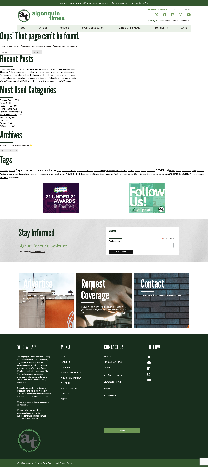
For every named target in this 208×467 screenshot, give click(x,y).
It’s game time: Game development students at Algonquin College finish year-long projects (38, 78)
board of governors (134, 171)
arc (116, 171)
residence (123, 174)
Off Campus (5, 126)
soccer (130, 174)
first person (200, 171)
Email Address (115, 241)
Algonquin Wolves (107, 171)
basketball (122, 171)
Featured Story (6, 100)
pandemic (108, 174)
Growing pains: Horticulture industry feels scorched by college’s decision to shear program (38, 75)
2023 (6, 171)
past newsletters (37, 252)
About (188, 9)
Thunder (194, 174)
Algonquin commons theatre (66, 171)
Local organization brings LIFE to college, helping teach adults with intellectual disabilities (38, 69)
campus (143, 171)
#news (2, 171)
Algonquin (23, 170)
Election (178, 171)
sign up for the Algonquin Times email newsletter (127, 3)
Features (42, 28)
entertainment (186, 171)
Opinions (64, 28)
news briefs (73, 173)
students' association (180, 174)
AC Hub (12, 171)
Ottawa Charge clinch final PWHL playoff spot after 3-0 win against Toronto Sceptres (35, 81)
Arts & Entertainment (130, 28)
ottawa (101, 174)
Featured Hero (6, 106)
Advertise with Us (70, 388)
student (144, 174)
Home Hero (5, 117)
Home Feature (6, 109)
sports (137, 173)
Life (1, 120)
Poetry (116, 174)
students (164, 174)
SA (127, 174)
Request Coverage (157, 9)
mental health (54, 174)
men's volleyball (42, 174)
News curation (86, 174)
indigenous (15, 174)
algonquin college (43, 170)
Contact (176, 9)
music (63, 174)
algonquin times (94, 171)
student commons (154, 174)
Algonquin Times (156, 20)
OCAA (95, 174)
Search (184, 28)
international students (28, 174)
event (194, 171)
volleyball (200, 174)
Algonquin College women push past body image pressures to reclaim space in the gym (37, 72)
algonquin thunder (83, 171)
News (22, 28)
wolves (4, 177)
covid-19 (162, 170)
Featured (65, 362)
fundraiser (7, 174)
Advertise (109, 357)
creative (172, 171)
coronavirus (151, 171)
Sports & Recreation (93, 28)
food (2, 174)
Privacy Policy (66, 463)
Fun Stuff (160, 28)
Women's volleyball (14, 177)
